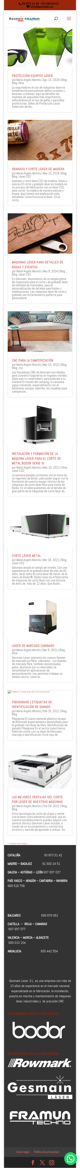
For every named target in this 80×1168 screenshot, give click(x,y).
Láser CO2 (25, 176)
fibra (21, 83)
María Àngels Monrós (28, 80)
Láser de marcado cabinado (33, 646)
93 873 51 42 (30, 3)
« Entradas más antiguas (17, 843)
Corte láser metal (26, 556)
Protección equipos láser (32, 76)
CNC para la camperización (32, 360)
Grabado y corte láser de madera (38, 169)
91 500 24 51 (50, 3)
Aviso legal (22, 1152)
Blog (64, 80)
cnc (21, 368)
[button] (70, 1158)
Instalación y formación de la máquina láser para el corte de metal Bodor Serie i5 (36, 458)
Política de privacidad (46, 1152)
